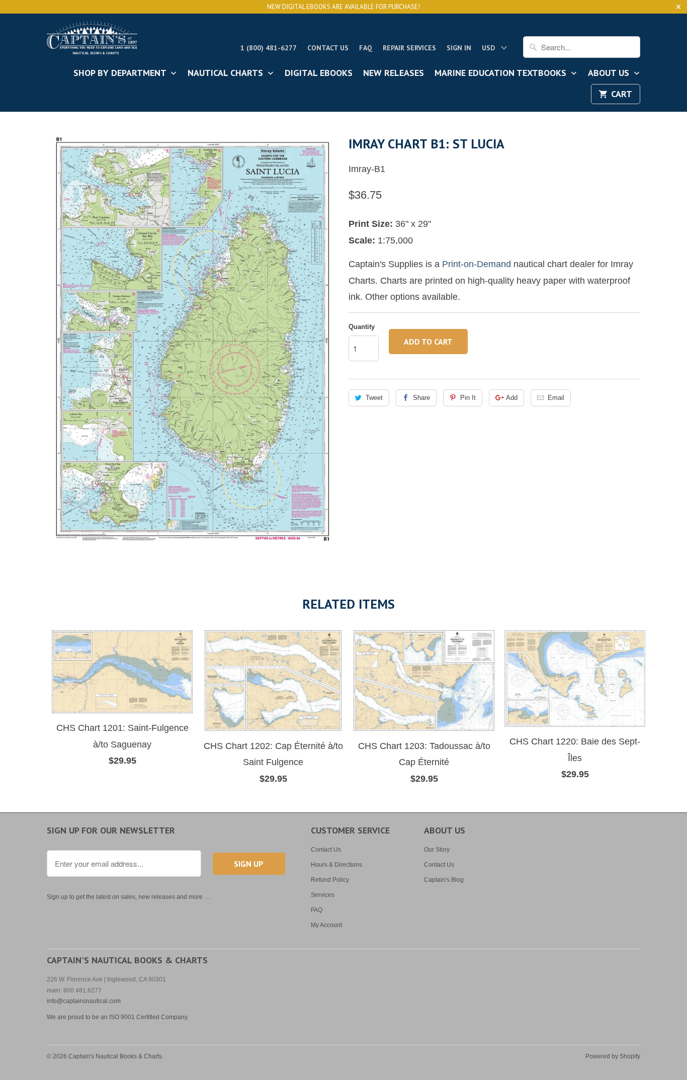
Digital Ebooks (319, 73)
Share (421, 397)
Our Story (437, 849)
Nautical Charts (227, 73)
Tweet (374, 397)
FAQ (365, 47)
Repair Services (409, 47)
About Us (610, 73)
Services (322, 894)
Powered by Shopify (612, 1056)
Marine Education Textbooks (502, 73)
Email (556, 397)
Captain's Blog (444, 879)
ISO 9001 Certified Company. (149, 1017)
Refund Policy (330, 879)
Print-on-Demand (476, 264)
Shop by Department (120, 73)
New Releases (393, 73)
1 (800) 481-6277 (268, 47)
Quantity (362, 326)
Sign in (459, 47)
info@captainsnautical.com (84, 1001)
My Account (326, 925)
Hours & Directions (336, 864)
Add (512, 397)
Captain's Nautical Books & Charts (115, 1056)
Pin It (468, 397)
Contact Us (328, 47)
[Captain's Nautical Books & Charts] (92, 40)
